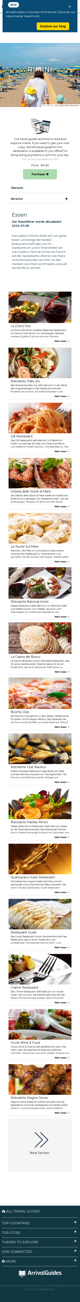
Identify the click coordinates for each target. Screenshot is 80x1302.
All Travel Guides (22, 1211)
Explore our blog (53, 26)
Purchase (39, 174)
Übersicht (17, 188)
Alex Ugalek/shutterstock (67, 105)
